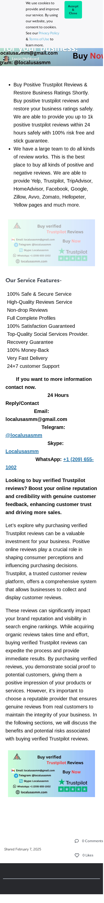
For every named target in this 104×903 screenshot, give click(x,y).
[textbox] (51, 446)
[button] (77, 841)
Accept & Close (73, 10)
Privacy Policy (49, 33)
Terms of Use (39, 39)
